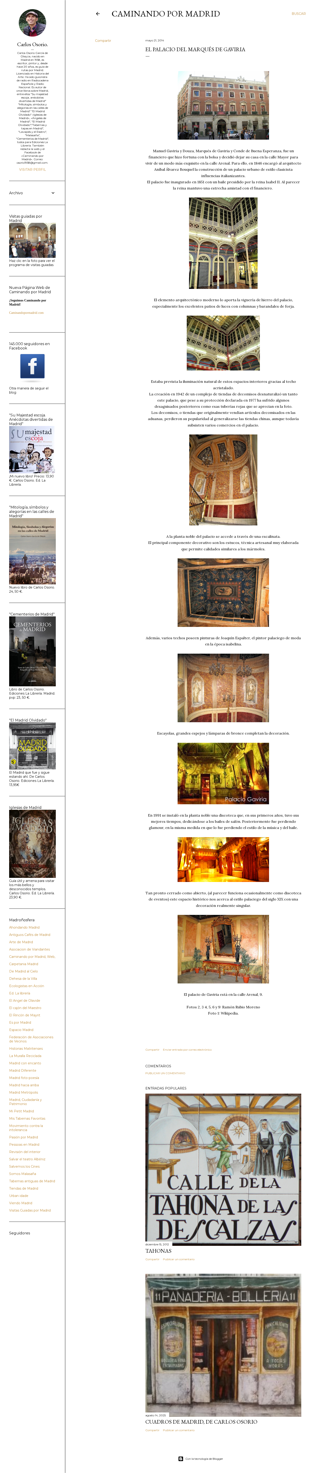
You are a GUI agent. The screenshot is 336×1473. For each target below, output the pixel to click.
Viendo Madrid (20, 1203)
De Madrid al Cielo (23, 971)
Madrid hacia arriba (24, 1085)
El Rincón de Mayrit (24, 1015)
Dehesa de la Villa (23, 979)
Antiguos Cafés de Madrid (29, 935)
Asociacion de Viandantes (29, 949)
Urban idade (18, 1196)
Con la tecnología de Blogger (204, 1458)
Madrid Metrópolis (23, 1092)
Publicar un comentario (165, 1073)
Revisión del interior (24, 1152)
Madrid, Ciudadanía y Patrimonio (25, 1102)
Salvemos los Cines (24, 1166)
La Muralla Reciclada (25, 1056)
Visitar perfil (32, 170)
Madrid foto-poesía (24, 1078)
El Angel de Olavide (24, 1001)
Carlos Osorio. (32, 44)
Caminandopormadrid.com (26, 312)
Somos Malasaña (22, 1174)
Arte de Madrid (21, 942)
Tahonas (158, 1250)
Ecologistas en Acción (26, 986)
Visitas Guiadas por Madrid (30, 1210)
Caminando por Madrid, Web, (32, 957)
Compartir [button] (103, 41)
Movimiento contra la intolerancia (26, 1128)
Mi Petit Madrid (21, 1111)
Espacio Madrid (21, 1030)
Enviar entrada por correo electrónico (187, 1049)
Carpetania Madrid (23, 964)
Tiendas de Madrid (23, 1188)
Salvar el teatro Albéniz (27, 1159)
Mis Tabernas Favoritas (27, 1118)
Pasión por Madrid (23, 1137)
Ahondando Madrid (24, 927)
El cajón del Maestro (25, 1008)
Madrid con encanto (25, 1063)
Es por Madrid (20, 1022)
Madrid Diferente (22, 1070)
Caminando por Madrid (166, 13)
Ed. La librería (19, 993)
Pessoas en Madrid (24, 1145)
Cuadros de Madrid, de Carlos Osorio (201, 1421)
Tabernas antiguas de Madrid (32, 1181)
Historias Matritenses (26, 1049)
